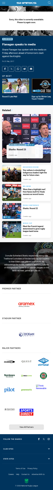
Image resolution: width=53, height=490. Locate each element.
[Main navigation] (3, 2)
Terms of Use (20, 468)
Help (17, 474)
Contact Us (25, 474)
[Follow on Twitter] (44, 439)
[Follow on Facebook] (39, 439)
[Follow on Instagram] (49, 439)
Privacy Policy (32, 468)
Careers (11, 474)
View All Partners (27, 427)
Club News (7, 39)
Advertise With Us (38, 474)
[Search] (49, 3)
